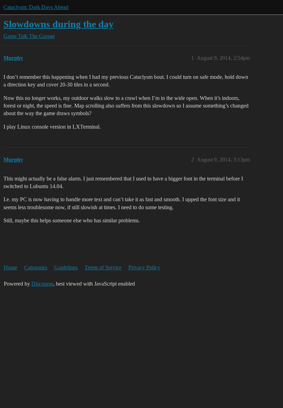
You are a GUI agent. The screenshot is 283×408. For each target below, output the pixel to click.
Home (10, 267)
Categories (35, 267)
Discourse (42, 284)
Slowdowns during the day (58, 24)
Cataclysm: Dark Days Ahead (35, 7)
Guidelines (66, 267)
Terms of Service (103, 267)
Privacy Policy (144, 267)
